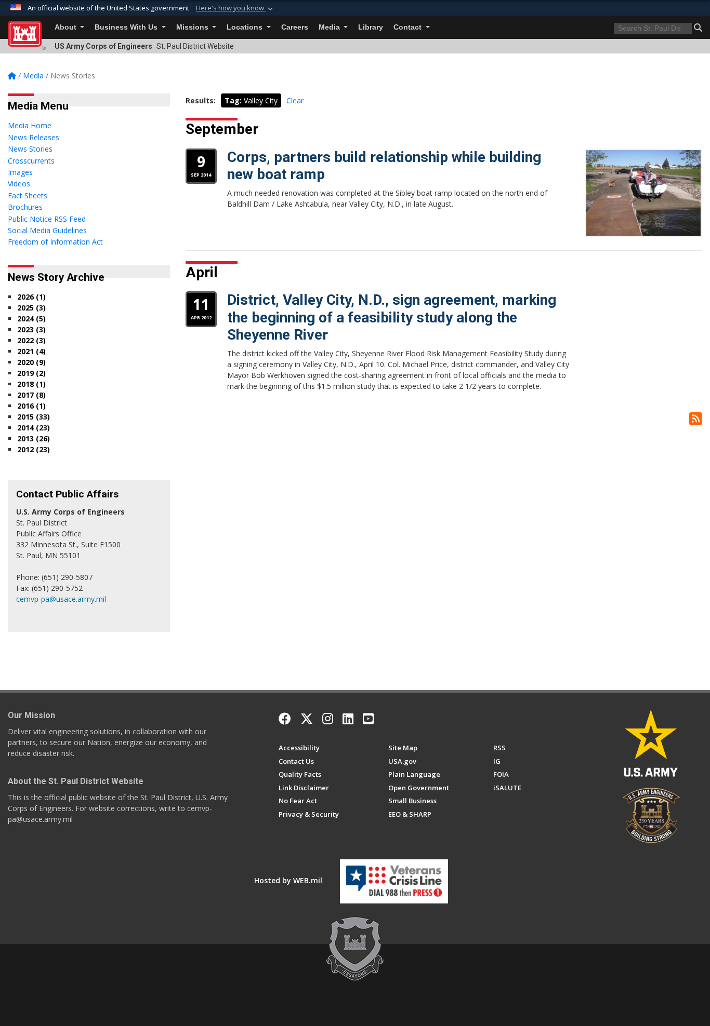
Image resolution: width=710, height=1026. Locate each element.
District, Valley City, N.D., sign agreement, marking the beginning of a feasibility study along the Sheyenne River (391, 317)
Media (330, 27)
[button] (235, 8)
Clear (295, 100)
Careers (294, 27)
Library (370, 27)
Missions (193, 27)
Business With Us (127, 27)
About (66, 27)
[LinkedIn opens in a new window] (348, 718)
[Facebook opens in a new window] (285, 718)
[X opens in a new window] (306, 718)
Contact (408, 27)
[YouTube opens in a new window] (368, 718)
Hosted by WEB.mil (288, 880)
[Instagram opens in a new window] (327, 718)
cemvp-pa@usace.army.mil (61, 599)
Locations (246, 27)
